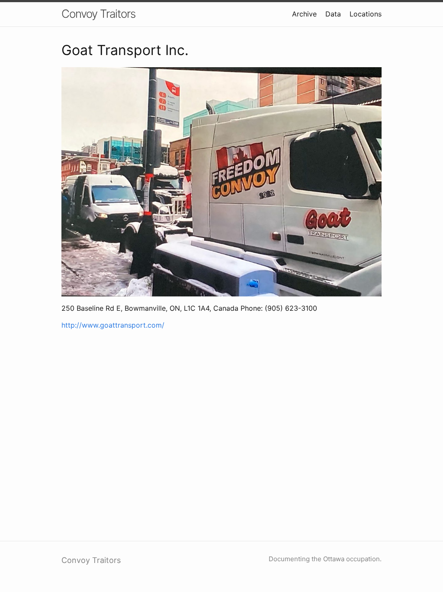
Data (333, 14)
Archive (304, 14)
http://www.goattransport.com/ (112, 325)
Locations (366, 14)
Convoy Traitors (98, 13)
